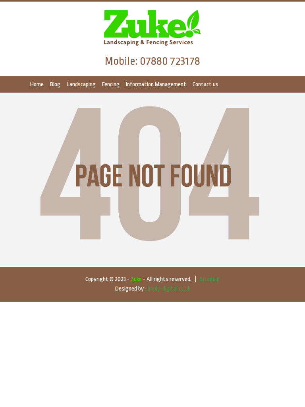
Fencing (111, 84)
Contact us (205, 84)
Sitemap (210, 279)
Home (37, 84)
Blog (55, 84)
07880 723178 (170, 61)
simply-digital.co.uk (167, 288)
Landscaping (81, 84)
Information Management (156, 84)
